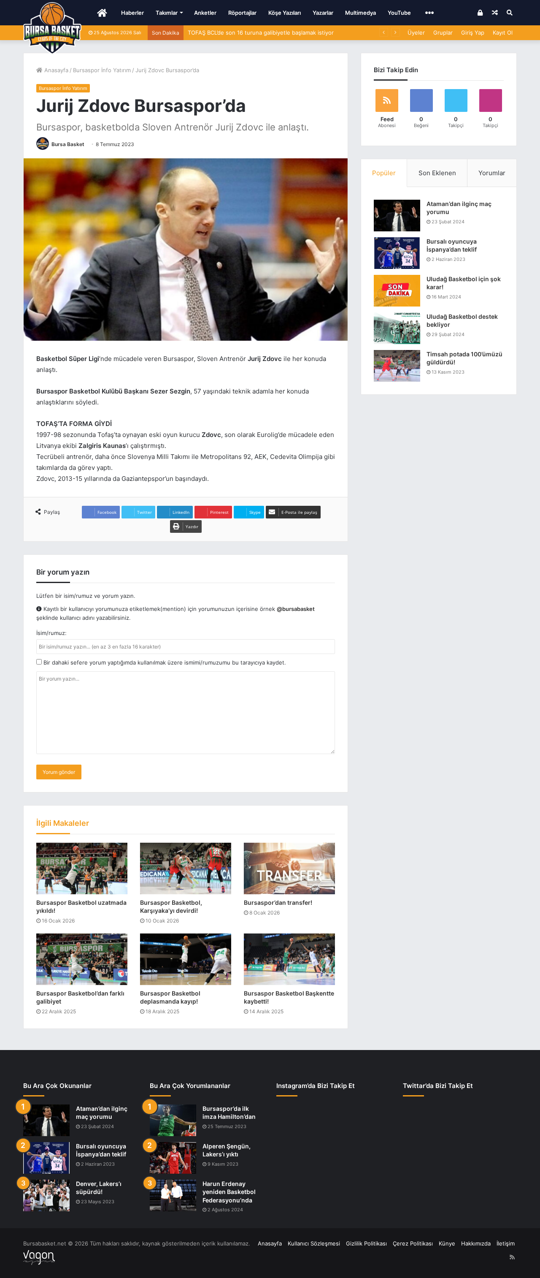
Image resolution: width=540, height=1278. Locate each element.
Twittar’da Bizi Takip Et (438, 1086)
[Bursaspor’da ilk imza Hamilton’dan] (173, 1120)
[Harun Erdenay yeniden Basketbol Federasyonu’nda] (173, 1195)
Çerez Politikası (413, 1243)
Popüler (384, 173)
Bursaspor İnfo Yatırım (102, 70)
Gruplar (443, 32)
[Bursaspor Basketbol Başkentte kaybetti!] (289, 959)
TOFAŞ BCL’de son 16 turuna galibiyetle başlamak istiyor (261, 32)
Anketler (205, 12)
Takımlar (167, 12)
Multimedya (360, 12)
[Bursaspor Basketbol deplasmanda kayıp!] (185, 959)
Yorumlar (491, 173)
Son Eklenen (437, 173)
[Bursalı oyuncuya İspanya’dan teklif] (397, 253)
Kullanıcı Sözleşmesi (314, 1243)
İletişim (506, 1243)
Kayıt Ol (503, 32)
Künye (447, 1243)
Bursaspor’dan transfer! (278, 902)
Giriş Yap (472, 32)
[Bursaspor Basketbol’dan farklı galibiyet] (81, 959)
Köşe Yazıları (284, 12)
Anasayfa (55, 70)
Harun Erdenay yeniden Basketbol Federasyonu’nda (229, 1192)
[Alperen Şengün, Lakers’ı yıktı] (173, 1158)
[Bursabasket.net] (52, 28)
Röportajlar (242, 12)
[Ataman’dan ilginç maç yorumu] (397, 215)
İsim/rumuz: (51, 633)
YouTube (399, 12)
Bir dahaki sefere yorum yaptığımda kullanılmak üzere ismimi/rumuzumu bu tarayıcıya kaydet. (164, 662)
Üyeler (416, 32)
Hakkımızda (476, 1243)
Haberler (132, 12)
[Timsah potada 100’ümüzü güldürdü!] (397, 366)
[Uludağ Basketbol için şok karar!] (397, 291)
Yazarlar (323, 12)
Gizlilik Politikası (366, 1243)
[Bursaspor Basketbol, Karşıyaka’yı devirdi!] (185, 868)
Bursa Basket (67, 144)
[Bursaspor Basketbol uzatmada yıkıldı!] (81, 868)
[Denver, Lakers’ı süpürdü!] (46, 1195)
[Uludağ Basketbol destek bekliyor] (397, 328)
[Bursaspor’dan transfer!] (289, 868)
